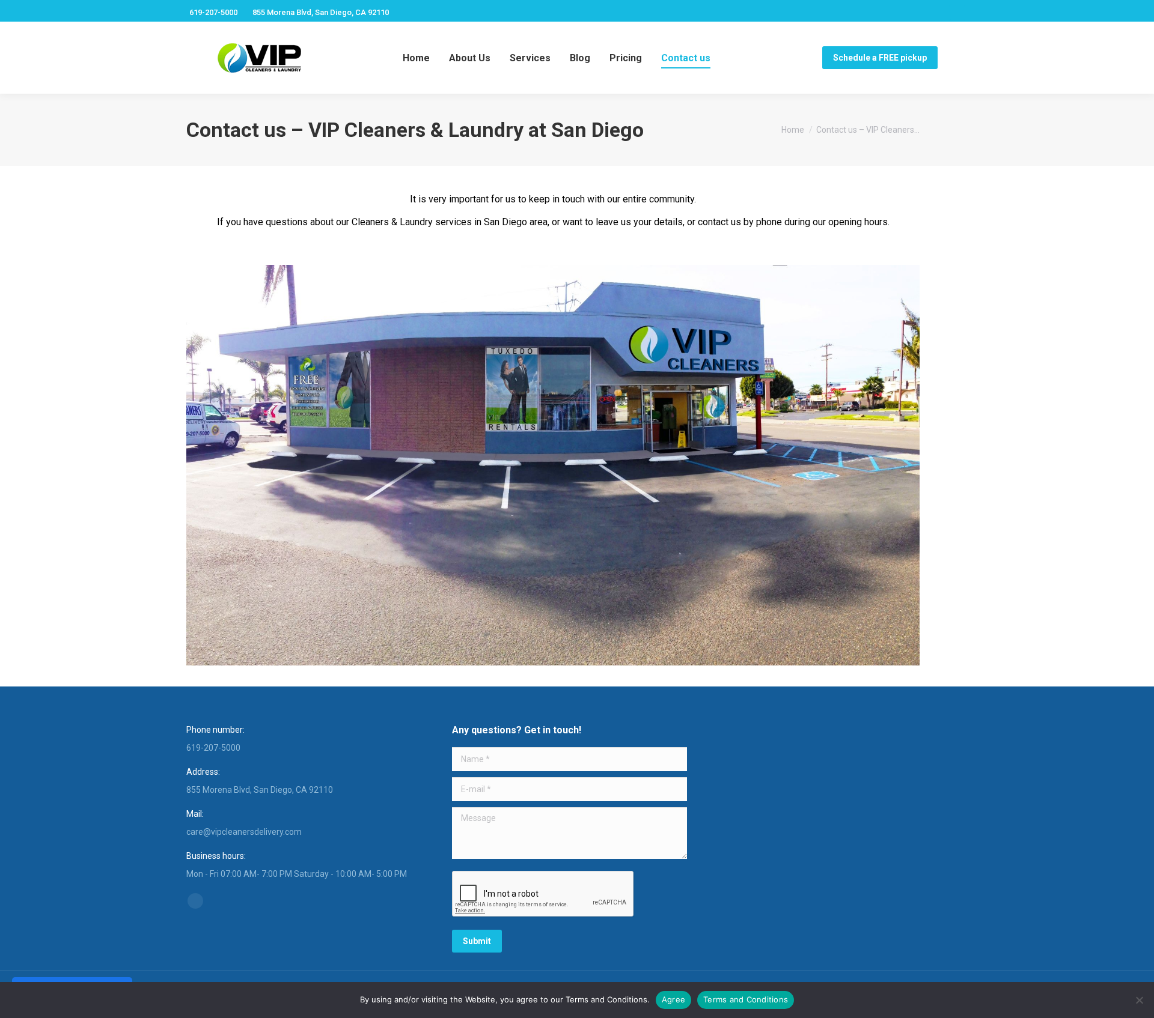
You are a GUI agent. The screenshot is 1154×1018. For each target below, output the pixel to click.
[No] (1139, 1000)
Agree (673, 999)
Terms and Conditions (745, 999)
